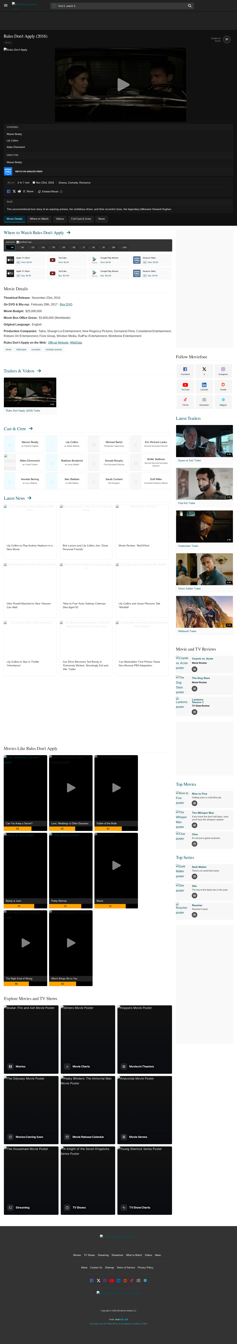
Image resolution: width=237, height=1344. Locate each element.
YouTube (185, 390)
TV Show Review (200, 706)
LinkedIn (204, 390)
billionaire (21, 349)
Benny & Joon (13, 901)
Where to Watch (34, 232)
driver (8, 349)
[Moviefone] (26, 5)
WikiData (76, 342)
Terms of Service (126, 1267)
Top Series (185, 857)
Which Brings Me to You (64, 978)
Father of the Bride (107, 823)
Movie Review (199, 663)
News (158, 1255)
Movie (8, 43)
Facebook (8, 191)
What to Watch (134, 1255)
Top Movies (186, 784)
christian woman (54, 349)
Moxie (100, 901)
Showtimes (117, 1255)
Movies (77, 1255)
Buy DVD (66, 304)
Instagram (223, 374)
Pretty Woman (59, 901)
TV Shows (89, 1255)
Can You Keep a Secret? (19, 823)
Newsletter (204, 405)
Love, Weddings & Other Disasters (70, 823)
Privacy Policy (145, 1267)
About (84, 1267)
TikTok (185, 405)
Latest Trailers (188, 418)
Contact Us (96, 1267)
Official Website (58, 342)
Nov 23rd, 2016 (45, 182)
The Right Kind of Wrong (19, 978)
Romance (85, 182)
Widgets (223, 405)
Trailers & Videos (19, 371)
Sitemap (109, 1267)
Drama (63, 182)
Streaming (103, 1255)
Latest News (14, 498)
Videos (148, 1255)
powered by (10, 242)
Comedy (73, 182)
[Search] (190, 6)
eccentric (36, 349)
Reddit (19, 191)
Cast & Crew (15, 429)
